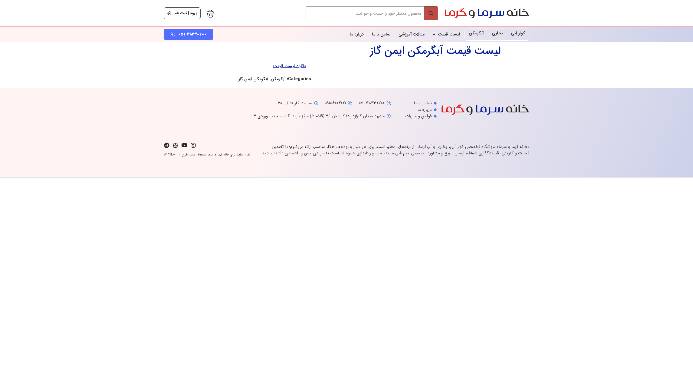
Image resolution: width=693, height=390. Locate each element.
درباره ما (357, 34)
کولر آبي (518, 33)
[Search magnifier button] (431, 13)
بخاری (497, 33)
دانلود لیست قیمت (289, 66)
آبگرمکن (476, 33)
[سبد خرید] (210, 13)
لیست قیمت (449, 34)
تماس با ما (381, 34)
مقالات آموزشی (411, 34)
